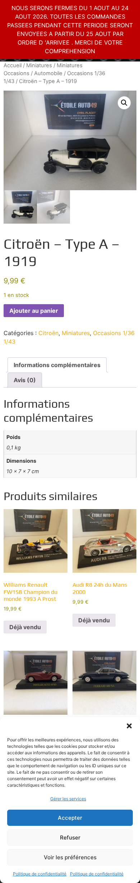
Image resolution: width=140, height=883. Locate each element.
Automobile (48, 73)
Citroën (48, 333)
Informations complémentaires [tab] (57, 365)
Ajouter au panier (33, 310)
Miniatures (39, 65)
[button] (129, 725)
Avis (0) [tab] (25, 380)
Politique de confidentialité (39, 874)
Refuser (70, 837)
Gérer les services (68, 798)
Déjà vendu (25, 627)
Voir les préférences (70, 857)
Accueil (13, 65)
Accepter (70, 817)
